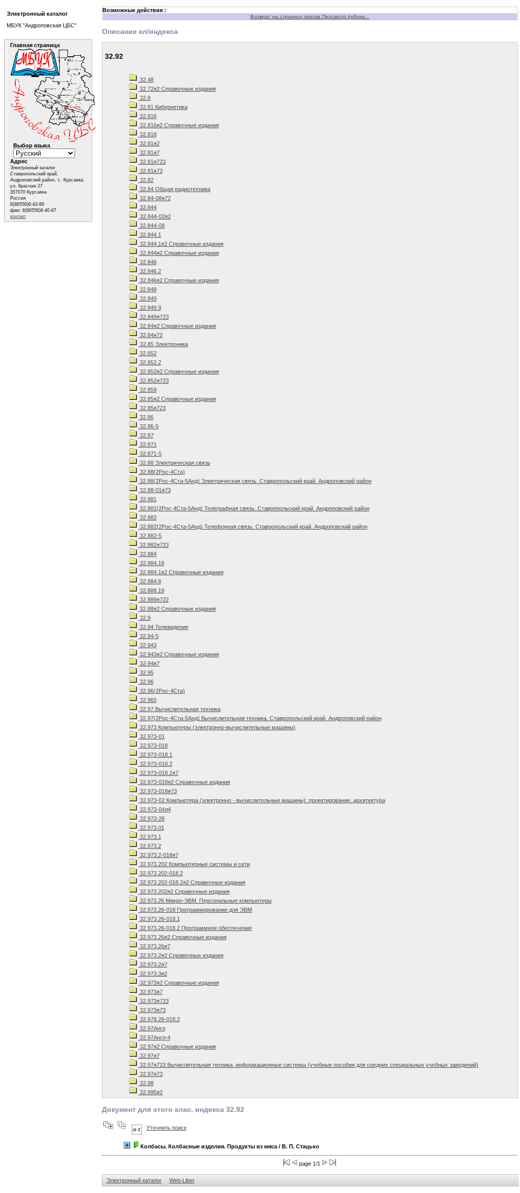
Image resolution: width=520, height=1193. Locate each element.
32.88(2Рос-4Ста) (161, 472)
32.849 (147, 298)
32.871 (147, 444)
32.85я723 (152, 408)
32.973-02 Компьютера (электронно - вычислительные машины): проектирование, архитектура (261, 800)
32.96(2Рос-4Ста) (161, 691)
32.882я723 (153, 545)
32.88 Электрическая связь (174, 463)
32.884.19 (151, 563)
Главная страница (35, 45)
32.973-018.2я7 (158, 773)
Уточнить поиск (166, 1128)
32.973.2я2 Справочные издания (181, 955)
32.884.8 (149, 581)
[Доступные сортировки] (136, 1128)
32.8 (144, 98)
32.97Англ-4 (154, 1037)
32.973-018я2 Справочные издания (184, 782)
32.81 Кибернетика (163, 107)
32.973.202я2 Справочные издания (184, 891)
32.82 (146, 180)
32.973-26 (151, 818)
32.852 (147, 353)
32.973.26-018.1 (159, 919)
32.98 (146, 1083)
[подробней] (127, 1145)
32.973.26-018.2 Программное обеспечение (195, 928)
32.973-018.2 (155, 764)
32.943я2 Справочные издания (178, 654)
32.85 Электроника (163, 344)
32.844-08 (151, 225)
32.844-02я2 (154, 216)
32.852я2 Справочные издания (178, 371)
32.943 (147, 645)
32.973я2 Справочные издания (178, 983)
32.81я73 (150, 171)
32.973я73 (152, 1010)
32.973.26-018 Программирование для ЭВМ (195, 910)
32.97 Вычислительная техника (179, 709)
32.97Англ (151, 1028)
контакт (18, 216)
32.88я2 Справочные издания (177, 609)
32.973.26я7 (154, 946)
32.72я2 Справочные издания (177, 89)
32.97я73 (150, 1074)
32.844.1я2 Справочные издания (181, 244)
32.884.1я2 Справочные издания (181, 572)
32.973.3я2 (152, 974)
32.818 (147, 134)
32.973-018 (153, 745)
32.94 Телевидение (163, 627)
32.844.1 (149, 235)
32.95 (146, 672)
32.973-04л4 (154, 809)
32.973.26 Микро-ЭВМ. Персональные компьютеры (205, 901)
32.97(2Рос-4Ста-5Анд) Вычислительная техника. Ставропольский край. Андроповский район (260, 718)
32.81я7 (149, 153)
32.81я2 (149, 143)
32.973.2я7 (152, 964)
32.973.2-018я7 (158, 855)
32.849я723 (153, 317)
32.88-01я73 (154, 490)
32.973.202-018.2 (160, 873)
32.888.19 (151, 590)
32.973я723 (153, 1001)
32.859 (147, 390)
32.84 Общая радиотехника (174, 189)
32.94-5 (148, 636)
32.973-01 (151, 736)
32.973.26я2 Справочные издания (182, 937)
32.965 (147, 700)
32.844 (147, 207)
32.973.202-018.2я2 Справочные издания (191, 882)
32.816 (147, 116)
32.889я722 (153, 599)
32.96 (146, 682)
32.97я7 (149, 1056)
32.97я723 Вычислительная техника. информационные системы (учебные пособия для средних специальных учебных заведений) (308, 1065)
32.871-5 (150, 454)
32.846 (147, 262)
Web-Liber (182, 1180)
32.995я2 (150, 1092)
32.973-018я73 (157, 791)
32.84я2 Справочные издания (177, 326)
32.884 (147, 554)
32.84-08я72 (154, 198)
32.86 (146, 417)
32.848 (147, 289)
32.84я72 (150, 335)
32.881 (147, 499)
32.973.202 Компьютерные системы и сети (194, 864)
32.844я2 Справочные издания (178, 253)
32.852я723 (153, 381)
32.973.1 (149, 837)
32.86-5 (148, 426)
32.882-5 (150, 536)
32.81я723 (152, 162)
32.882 (147, 517)
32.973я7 (150, 992)
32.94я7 (149, 663)
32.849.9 (149, 308)
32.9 (144, 618)
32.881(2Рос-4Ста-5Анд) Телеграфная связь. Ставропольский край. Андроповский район (253, 508)
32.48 (146, 80)
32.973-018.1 (155, 755)
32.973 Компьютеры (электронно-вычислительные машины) (216, 727)
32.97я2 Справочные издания (177, 1046)
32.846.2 (149, 271)
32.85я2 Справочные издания (177, 399)
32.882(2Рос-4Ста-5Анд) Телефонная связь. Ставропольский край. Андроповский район (252, 527)
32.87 (146, 435)
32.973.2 (149, 846)
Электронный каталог (134, 1180)
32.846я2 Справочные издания (178, 280)
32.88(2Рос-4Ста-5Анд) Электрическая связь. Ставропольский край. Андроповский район (255, 481)
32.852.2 (149, 362)
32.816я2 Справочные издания (178, 125)
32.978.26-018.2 (159, 1019)
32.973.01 (151, 828)
